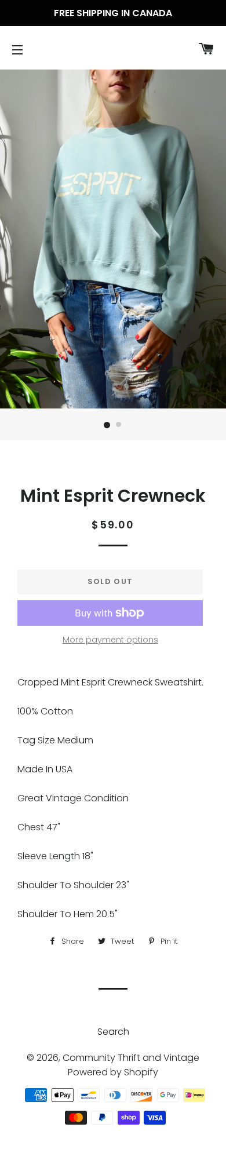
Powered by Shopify (113, 1072)
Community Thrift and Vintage (131, 1057)
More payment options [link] (110, 639)
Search (113, 1031)
